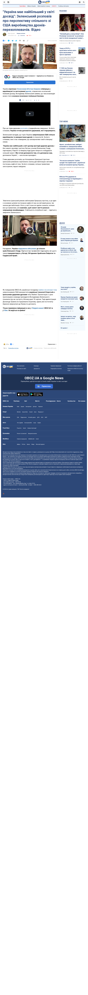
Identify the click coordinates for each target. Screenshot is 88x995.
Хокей (30, 412)
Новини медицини (22, 439)
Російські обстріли (63, 6)
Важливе (63, 11)
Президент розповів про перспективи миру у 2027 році (71, 152)
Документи (37, 368)
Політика (16, 401)
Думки (62, 223)
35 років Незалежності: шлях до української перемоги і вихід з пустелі (67, 229)
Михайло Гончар (65, 322)
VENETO (54, 6)
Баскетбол (25, 412)
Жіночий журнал (40, 444)
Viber (6, 310)
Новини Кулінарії (31, 428)
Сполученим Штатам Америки (28, 89)
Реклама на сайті (21, 368)
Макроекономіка (32, 433)
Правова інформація (56, 366)
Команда (36, 366)
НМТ (46, 417)
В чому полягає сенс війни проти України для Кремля (69, 239)
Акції (34, 422)
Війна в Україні (31, 6)
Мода (32, 444)
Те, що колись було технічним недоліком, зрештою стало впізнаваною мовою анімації (67, 59)
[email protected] (23, 485)
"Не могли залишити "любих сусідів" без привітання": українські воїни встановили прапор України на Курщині (72, 163)
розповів (24, 128)
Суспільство (71, 401)
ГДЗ (18, 417)
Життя (37, 401)
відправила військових (27, 249)
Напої (24, 428)
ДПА (38, 417)
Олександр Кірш (65, 311)
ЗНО (42, 417)
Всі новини (81, 401)
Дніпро (35, 406)
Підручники (24, 417)
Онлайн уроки (32, 417)
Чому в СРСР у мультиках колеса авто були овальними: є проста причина (67, 51)
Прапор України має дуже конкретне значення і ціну (69, 298)
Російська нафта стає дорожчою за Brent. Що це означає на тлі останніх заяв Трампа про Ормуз (69, 250)
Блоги (59, 401)
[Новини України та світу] (29, 348)
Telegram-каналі (38, 308)
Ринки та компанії (21, 433)
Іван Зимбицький (65, 292)
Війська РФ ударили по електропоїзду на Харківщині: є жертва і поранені (70, 179)
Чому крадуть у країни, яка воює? (68, 288)
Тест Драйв (20, 422)
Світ (25, 401)
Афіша (18, 444)
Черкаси (40, 406)
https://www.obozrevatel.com (59, 452)
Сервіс (39, 422)
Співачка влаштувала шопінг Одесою (70, 40)
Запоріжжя (28, 406)
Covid (37, 439)
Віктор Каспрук (64, 243)
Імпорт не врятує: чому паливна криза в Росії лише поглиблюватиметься (68, 318)
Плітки (23, 444)
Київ (18, 406)
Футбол (19, 412)
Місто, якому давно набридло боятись (67, 307)
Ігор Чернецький (65, 301)
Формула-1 (41, 412)
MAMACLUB (31, 439)
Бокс (35, 412)
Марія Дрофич (11, 33)
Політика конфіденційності (74, 366)
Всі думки (64, 328)
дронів (28, 91)
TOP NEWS (63, 121)
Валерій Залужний (65, 233)
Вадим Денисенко (65, 254)
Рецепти (19, 428)
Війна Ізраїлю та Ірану (44, 6)
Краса (28, 444)
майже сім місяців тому (48, 290)
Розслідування (51, 401)
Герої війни (22, 6)
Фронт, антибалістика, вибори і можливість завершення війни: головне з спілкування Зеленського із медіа (72, 147)
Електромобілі (28, 422)
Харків (22, 406)
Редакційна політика (13, 348)
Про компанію (20, 366)
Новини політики (21, 33)
